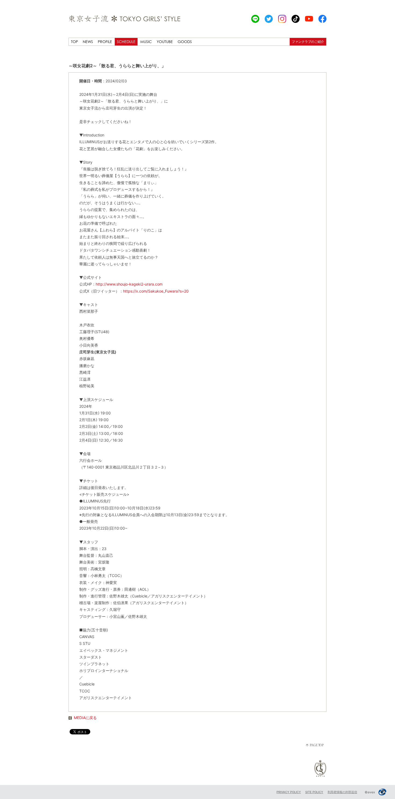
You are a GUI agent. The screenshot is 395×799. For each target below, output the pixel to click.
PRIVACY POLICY (288, 792)
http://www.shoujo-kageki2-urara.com (129, 284)
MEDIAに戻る (85, 717)
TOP (74, 41)
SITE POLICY (314, 792)
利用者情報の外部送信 (342, 792)
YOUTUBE (165, 41)
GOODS (185, 41)
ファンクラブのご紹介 (308, 42)
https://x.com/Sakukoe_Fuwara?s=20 (156, 291)
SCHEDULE (126, 41)
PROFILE (105, 41)
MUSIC (146, 41)
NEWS (88, 41)
